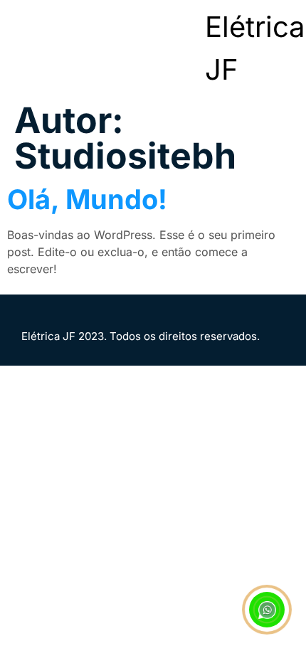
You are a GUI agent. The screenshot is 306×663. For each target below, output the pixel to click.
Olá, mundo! (87, 199)
